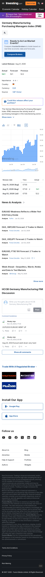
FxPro (11, 218)
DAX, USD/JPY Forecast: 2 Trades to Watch (22, 239)
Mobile (27, 455)
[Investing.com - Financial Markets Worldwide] (14, 3)
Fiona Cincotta (14, 231)
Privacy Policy (7, 556)
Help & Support (8, 460)
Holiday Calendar (29, 9)
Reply (7, 331)
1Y (14, 125)
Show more (7, 117)
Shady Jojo (11, 321)
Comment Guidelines (9, 316)
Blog (26, 450)
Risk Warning (6, 563)
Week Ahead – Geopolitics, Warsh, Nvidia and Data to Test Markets (21, 268)
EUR (14, 88)
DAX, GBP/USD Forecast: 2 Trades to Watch (22, 227)
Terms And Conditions (10, 548)
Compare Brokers (14, 54)
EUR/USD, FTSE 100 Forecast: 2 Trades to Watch (21, 253)
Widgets (27, 465)
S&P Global (17, 92)
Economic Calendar (10, 9)
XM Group (12, 274)
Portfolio (27, 460)
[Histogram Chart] (3, 125)
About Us (5, 450)
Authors (5, 465)
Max (19, 125)
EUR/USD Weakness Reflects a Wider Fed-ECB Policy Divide (21, 213)
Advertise (5, 455)
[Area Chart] (8, 125)
